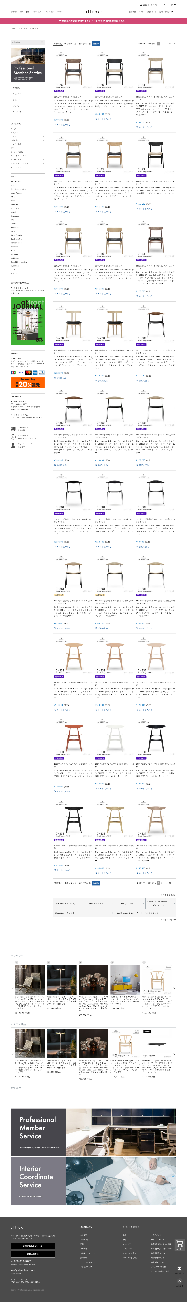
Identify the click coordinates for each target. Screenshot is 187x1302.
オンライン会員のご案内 (160, 1271)
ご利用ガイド (156, 1235)
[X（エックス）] (168, 5)
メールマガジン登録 (158, 1267)
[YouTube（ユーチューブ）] (175, 5)
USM (13, 185)
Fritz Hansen (16, 182)
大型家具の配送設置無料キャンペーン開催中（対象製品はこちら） (93, 21)
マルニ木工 (15, 208)
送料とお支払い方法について (161, 1249)
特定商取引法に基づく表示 (161, 1244)
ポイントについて (157, 1240)
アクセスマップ (86, 1267)
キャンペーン (18, 94)
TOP (13, 28)
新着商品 (16, 88)
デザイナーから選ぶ (130, 1258)
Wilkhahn (14, 205)
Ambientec (15, 258)
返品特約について (157, 1258)
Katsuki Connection (19, 262)
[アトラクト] (18, 1228)
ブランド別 (21, 28)
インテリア (127, 1244)
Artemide (14, 247)
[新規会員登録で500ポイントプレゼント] (23, 436)
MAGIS (13, 212)
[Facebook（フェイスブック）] (164, 5)
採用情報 (83, 1258)
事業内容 (83, 1249)
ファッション (128, 1249)
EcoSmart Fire (16, 239)
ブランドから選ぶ (129, 1253)
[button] (174, 44)
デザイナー (17, 106)
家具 (124, 1235)
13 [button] (170, 43)
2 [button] (162, 43)
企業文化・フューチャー (89, 1253)
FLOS (13, 251)
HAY (12, 220)
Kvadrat (14, 224)
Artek (13, 201)
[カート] (172, 12)
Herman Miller (16, 243)
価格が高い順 (85, 43)
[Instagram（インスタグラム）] (171, 5)
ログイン (154, 5)
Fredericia (15, 228)
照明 (124, 1240)
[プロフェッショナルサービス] (93, 1110)
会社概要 (83, 1235)
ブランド (16, 100)
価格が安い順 (70, 43)
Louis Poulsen (16, 193)
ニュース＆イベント (87, 1262)
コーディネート (19, 112)
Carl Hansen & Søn (19, 189)
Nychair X (15, 266)
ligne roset (15, 216)
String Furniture (17, 235)
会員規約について (157, 1262)
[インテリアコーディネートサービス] (93, 1159)
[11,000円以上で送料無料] (23, 428)
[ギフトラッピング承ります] (23, 445)
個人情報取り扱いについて (161, 1253)
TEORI (13, 270)
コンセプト (84, 1240)
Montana (14, 254)
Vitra (13, 197)
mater (13, 231)
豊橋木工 (14, 274)
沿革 (82, 1244)
